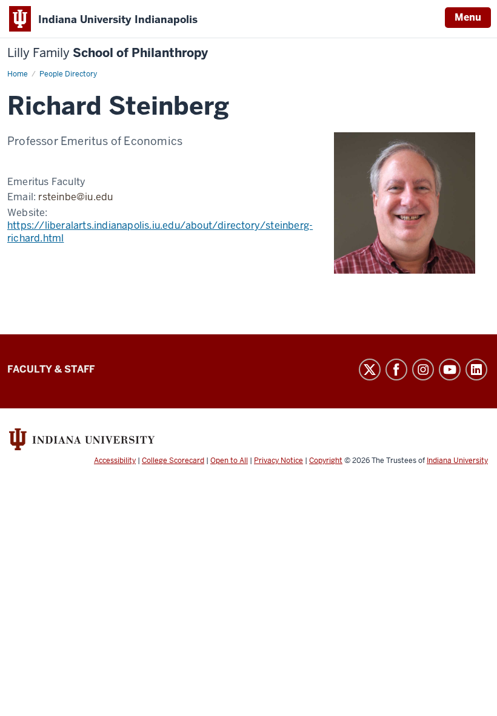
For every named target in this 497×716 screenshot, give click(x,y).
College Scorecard (173, 460)
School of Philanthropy (107, 53)
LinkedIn (476, 369)
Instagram (423, 369)
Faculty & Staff (51, 369)
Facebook (396, 369)
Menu (468, 17)
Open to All (229, 460)
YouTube (450, 369)
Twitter (370, 369)
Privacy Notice (278, 460)
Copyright (325, 460)
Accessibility (115, 460)
